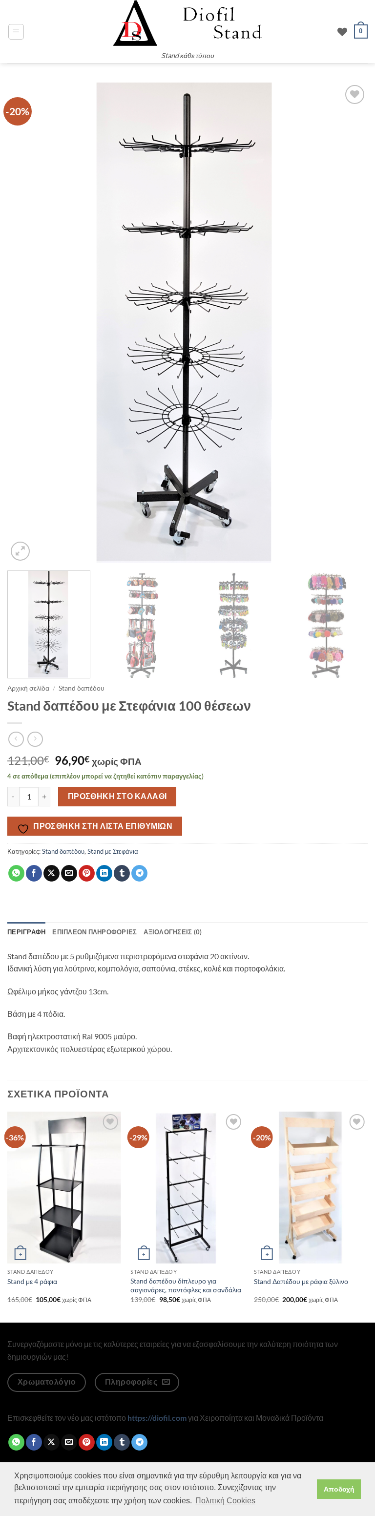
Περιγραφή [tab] (26, 932)
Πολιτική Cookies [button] (225, 1500)
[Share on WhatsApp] (16, 873)
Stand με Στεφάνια (112, 851)
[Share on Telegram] (139, 873)
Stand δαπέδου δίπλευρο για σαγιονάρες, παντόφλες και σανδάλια (185, 1285)
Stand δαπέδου (81, 688)
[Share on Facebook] (34, 873)
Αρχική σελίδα (28, 688)
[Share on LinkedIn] (104, 873)
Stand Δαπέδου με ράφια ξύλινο (301, 1281)
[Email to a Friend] (69, 873)
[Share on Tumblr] (122, 873)
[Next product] (15, 739)
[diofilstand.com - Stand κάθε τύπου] (187, 23)
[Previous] (27, 323)
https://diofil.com (157, 1417)
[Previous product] (34, 739)
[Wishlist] (342, 31)
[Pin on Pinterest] (87, 873)
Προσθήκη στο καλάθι (117, 796)
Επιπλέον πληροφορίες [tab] (94, 932)
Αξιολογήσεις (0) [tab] (173, 932)
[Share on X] (51, 873)
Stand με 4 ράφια (32, 1281)
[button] (16, 32)
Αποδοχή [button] (339, 1489)
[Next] (348, 323)
